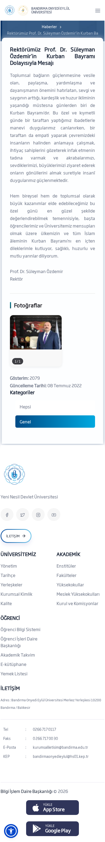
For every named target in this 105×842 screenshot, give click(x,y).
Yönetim (9, 565)
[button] (11, 831)
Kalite (6, 603)
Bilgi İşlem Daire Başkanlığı (27, 791)
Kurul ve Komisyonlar (77, 603)
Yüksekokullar (70, 584)
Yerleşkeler (11, 584)
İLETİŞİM (10, 687)
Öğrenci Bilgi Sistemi (20, 629)
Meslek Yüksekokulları (78, 594)
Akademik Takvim (18, 654)
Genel (25, 421)
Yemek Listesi (14, 673)
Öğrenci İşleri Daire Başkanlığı (19, 642)
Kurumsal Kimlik (16, 594)
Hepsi (25, 406)
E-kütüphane (13, 664)
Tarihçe (8, 575)
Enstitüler (66, 565)
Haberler (49, 26)
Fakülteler (66, 575)
